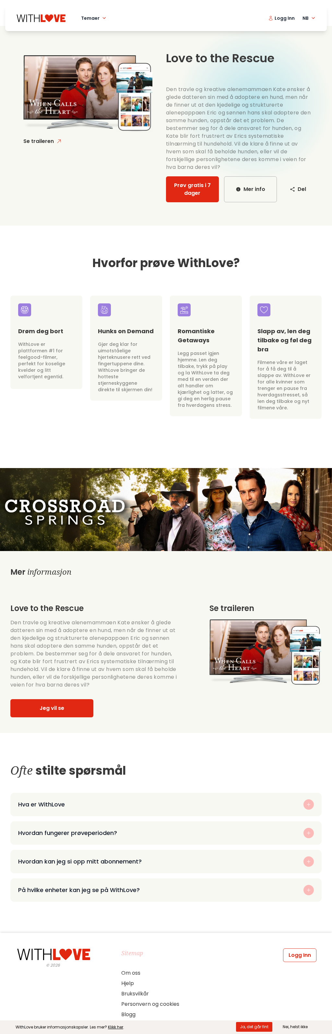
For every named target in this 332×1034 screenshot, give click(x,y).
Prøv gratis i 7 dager (192, 189)
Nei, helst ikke (295, 1026)
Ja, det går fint (254, 1026)
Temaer (90, 18)
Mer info (254, 189)
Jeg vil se (52, 708)
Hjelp (127, 983)
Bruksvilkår (135, 993)
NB (305, 18)
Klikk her (115, 1027)
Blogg (128, 1014)
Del (302, 189)
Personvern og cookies (150, 1004)
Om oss (130, 973)
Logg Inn (300, 955)
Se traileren (38, 141)
